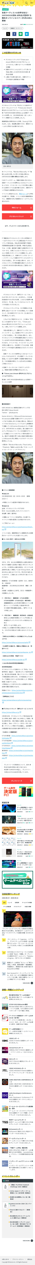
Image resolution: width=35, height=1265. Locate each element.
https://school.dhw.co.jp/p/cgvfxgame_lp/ (16, 652)
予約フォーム (23, 194)
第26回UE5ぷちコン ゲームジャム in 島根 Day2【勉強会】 (20, 1217)
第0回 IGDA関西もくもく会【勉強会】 (20, 1198)
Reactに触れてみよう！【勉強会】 (20, 1211)
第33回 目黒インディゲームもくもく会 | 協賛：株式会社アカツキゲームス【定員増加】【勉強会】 (20, 1224)
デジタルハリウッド (16, 216)
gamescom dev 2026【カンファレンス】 (21, 1205)
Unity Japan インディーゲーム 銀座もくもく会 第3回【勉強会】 (20, 1192)
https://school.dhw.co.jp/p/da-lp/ (13, 659)
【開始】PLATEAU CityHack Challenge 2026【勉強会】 (19, 1186)
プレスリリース (16, 781)
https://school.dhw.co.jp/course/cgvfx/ (15, 642)
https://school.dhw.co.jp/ (10, 712)
